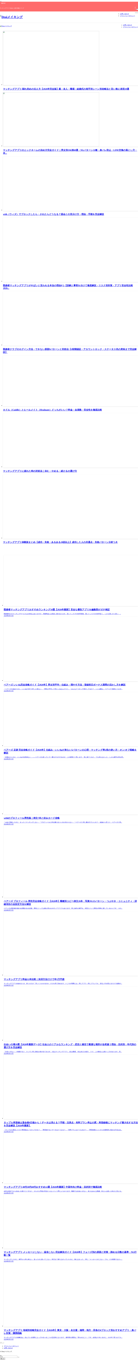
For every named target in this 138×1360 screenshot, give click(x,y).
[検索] (137, 9)
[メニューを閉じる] (1, 1)
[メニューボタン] (135, 12)
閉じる (2, 1359)
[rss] (137, 7)
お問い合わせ (8, 1348)
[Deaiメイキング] (11, 17)
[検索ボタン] (137, 12)
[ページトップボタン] (1, 1355)
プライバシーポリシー (11, 1346)
